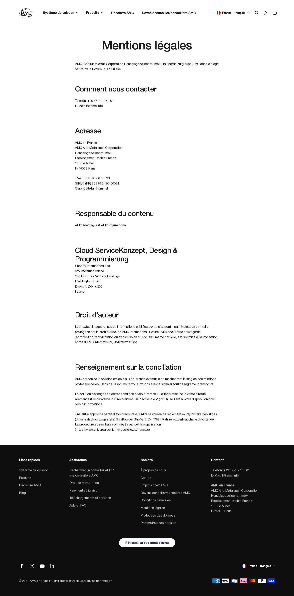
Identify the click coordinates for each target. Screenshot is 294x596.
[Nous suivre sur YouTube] (42, 566)
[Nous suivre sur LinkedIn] (52, 566)
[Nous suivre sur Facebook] (21, 566)
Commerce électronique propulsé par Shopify (81, 580)
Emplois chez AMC (154, 485)
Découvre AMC (122, 13)
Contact (146, 478)
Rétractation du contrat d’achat (147, 542)
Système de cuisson (58, 13)
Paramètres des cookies (158, 523)
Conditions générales (156, 500)
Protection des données (158, 515)
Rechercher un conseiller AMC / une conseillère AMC (91, 472)
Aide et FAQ (77, 505)
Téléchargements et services (90, 498)
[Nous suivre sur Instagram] (32, 566)
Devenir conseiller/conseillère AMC (169, 13)
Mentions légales (153, 508)
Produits (92, 13)
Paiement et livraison (84, 490)
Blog (22, 493)
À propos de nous (153, 470)
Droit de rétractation (84, 483)
